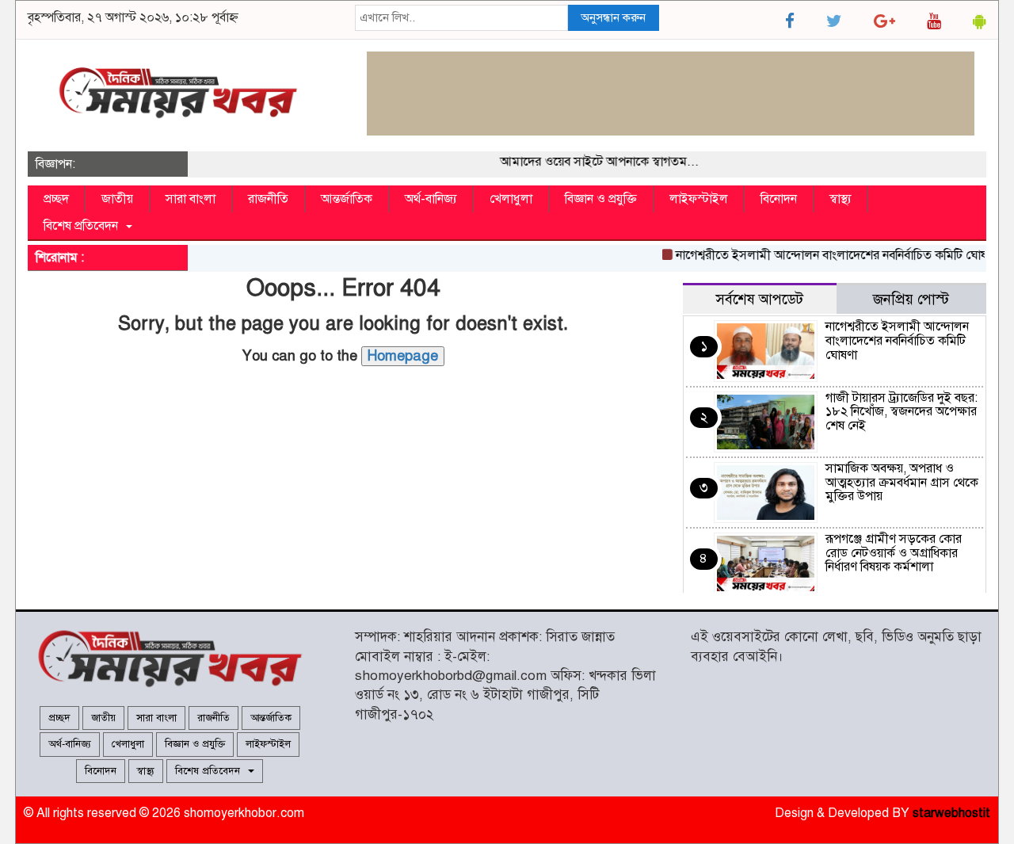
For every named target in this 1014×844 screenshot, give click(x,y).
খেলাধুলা (511, 199)
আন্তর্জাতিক (346, 199)
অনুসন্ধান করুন (613, 17)
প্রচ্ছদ (56, 199)
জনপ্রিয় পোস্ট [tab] (911, 299)
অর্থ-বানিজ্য (431, 199)
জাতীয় (117, 199)
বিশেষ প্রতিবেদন (84, 226)
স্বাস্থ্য (840, 199)
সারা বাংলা (190, 199)
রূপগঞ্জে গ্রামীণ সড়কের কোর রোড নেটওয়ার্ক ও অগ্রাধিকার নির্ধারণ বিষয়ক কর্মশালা (893, 553)
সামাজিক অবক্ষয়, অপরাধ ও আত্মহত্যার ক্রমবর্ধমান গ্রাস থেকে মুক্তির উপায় (901, 482)
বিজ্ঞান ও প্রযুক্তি (601, 199)
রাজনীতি (268, 199)
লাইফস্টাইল (698, 199)
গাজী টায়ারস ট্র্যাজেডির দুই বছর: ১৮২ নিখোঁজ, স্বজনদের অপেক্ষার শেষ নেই (901, 411)
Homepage (403, 356)
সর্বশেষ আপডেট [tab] (759, 299)
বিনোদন (778, 199)
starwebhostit (951, 813)
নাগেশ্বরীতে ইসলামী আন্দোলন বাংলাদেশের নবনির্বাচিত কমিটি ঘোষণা (828, 255)
